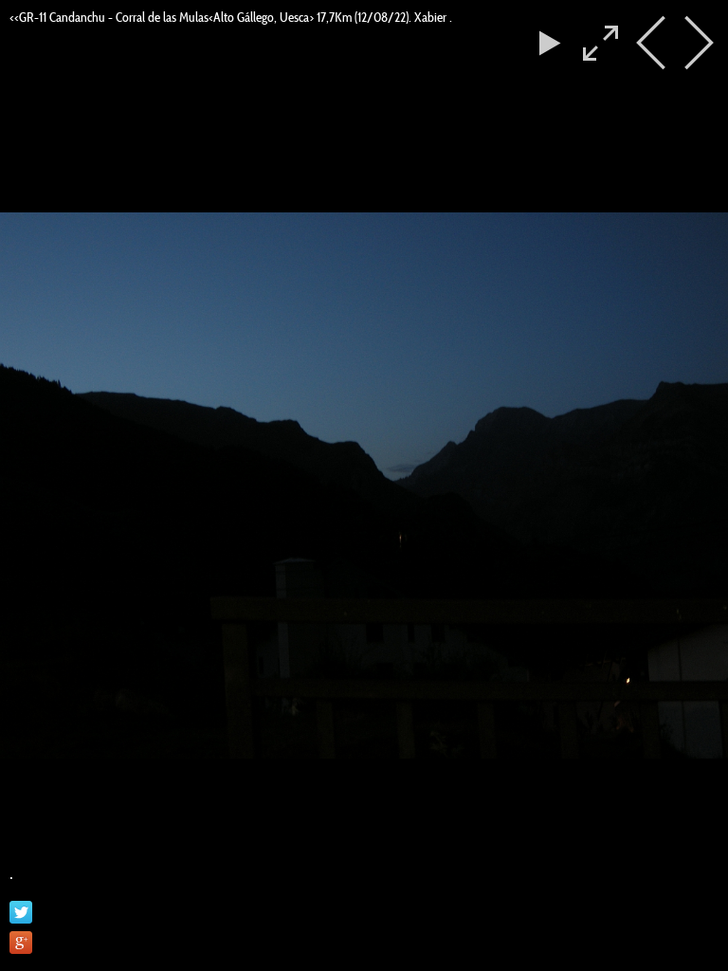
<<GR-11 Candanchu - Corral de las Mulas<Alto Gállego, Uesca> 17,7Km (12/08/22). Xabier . (230, 17)
